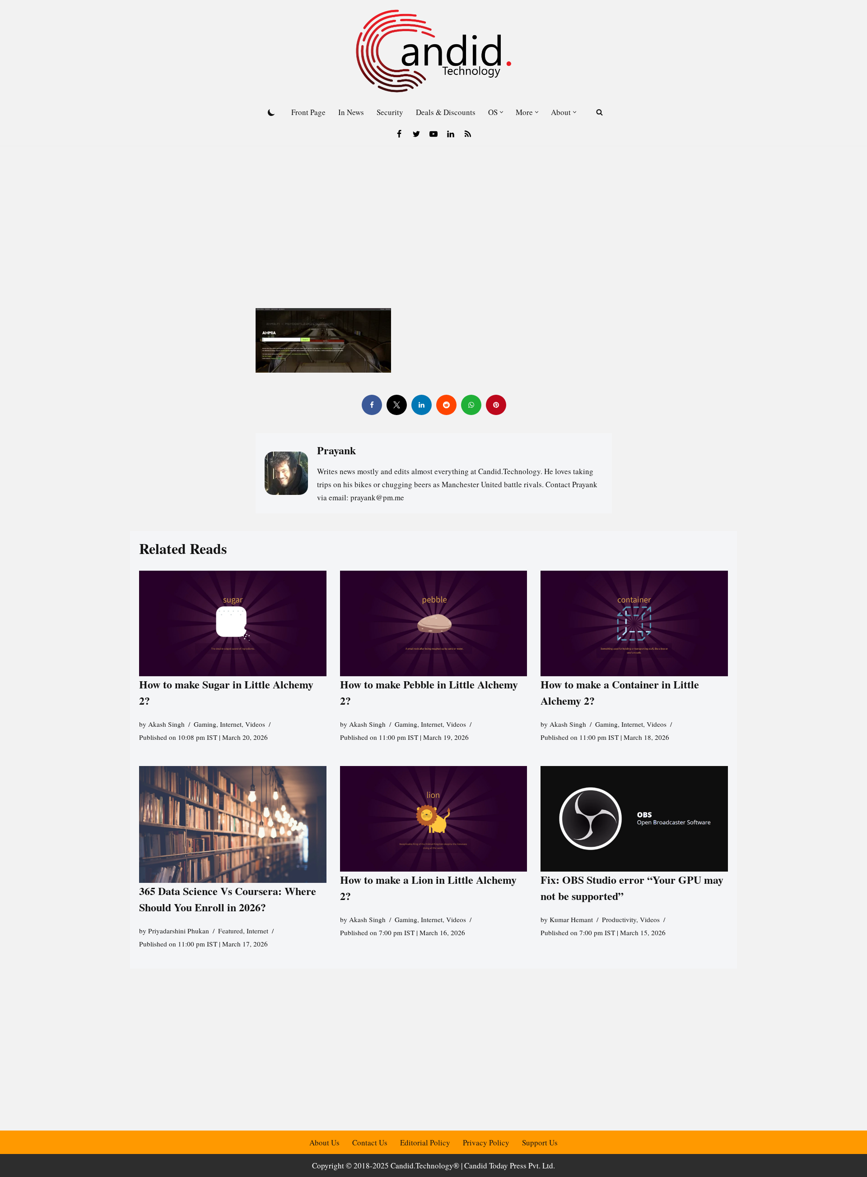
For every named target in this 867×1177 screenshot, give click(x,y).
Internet (231, 724)
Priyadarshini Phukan (178, 931)
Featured (230, 931)
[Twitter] (416, 134)
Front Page (308, 112)
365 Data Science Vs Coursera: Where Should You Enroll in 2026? (227, 899)
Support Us (540, 1142)
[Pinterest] (495, 405)
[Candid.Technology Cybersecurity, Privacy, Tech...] (433, 51)
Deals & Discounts (445, 112)
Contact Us (369, 1142)
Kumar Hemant (571, 919)
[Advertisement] (433, 213)
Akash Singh (166, 724)
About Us (324, 1142)
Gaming (205, 724)
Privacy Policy (486, 1142)
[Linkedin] (450, 134)
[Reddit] (446, 405)
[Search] (599, 112)
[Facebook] (399, 134)
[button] (501, 112)
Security (390, 112)
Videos (255, 724)
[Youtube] (433, 134)
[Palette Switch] (271, 112)
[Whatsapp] (471, 405)
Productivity (619, 919)
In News (351, 112)
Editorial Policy (425, 1142)
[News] (467, 134)
